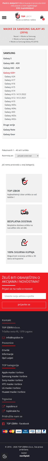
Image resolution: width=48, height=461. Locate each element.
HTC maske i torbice (12, 384)
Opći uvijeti (7, 357)
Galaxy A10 (10, 101)
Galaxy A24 (10, 76)
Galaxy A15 (10, 87)
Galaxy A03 (10, 112)
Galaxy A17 (10, 80)
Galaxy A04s (10, 108)
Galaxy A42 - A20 (11, 68)
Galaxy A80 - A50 (11, 63)
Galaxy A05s (10, 104)
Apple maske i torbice (13, 372)
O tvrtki (5, 350)
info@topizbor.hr (14, 337)
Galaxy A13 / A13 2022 (15, 94)
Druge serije (9, 124)
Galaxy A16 (10, 83)
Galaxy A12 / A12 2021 (15, 97)
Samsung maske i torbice (14, 376)
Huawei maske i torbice (13, 391)
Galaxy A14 (10, 90)
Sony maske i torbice (12, 380)
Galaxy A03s (10, 115)
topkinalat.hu (13, 410)
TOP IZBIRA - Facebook (17, 423)
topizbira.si (11, 406)
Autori (24, 453)
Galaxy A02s (10, 119)
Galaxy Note (9, 129)
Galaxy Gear (9, 134)
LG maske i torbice (11, 388)
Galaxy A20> (9, 72)
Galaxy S (7, 58)
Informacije (7, 354)
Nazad (16, 36)
